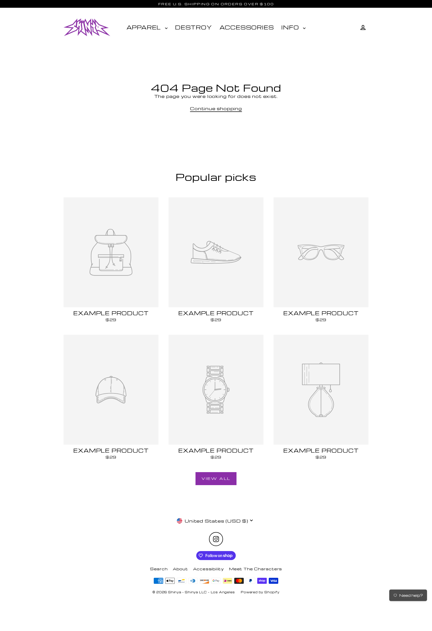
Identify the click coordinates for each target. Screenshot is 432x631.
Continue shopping (216, 108)
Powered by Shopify (260, 592)
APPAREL (144, 27)
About (180, 568)
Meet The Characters (255, 568)
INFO (290, 27)
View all (216, 478)
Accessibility (208, 568)
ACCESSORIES (247, 27)
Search (159, 568)
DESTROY (193, 27)
